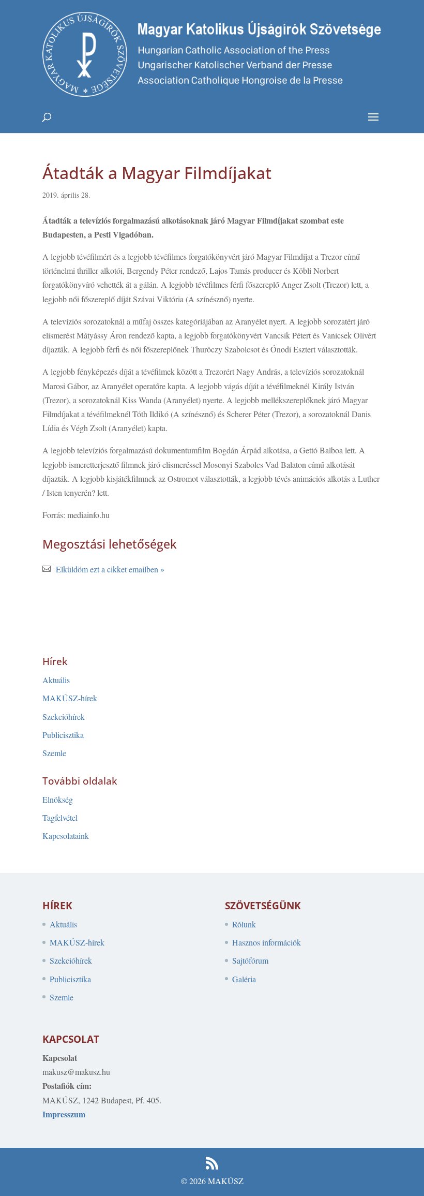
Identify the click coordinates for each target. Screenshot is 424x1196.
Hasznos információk (266, 942)
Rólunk (244, 924)
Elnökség (57, 799)
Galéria (244, 978)
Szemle (54, 752)
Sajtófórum (250, 960)
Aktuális (56, 679)
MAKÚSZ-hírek (69, 697)
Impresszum (63, 1114)
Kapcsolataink (65, 835)
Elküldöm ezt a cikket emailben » (110, 569)
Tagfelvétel (60, 817)
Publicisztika (63, 734)
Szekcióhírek (63, 716)
